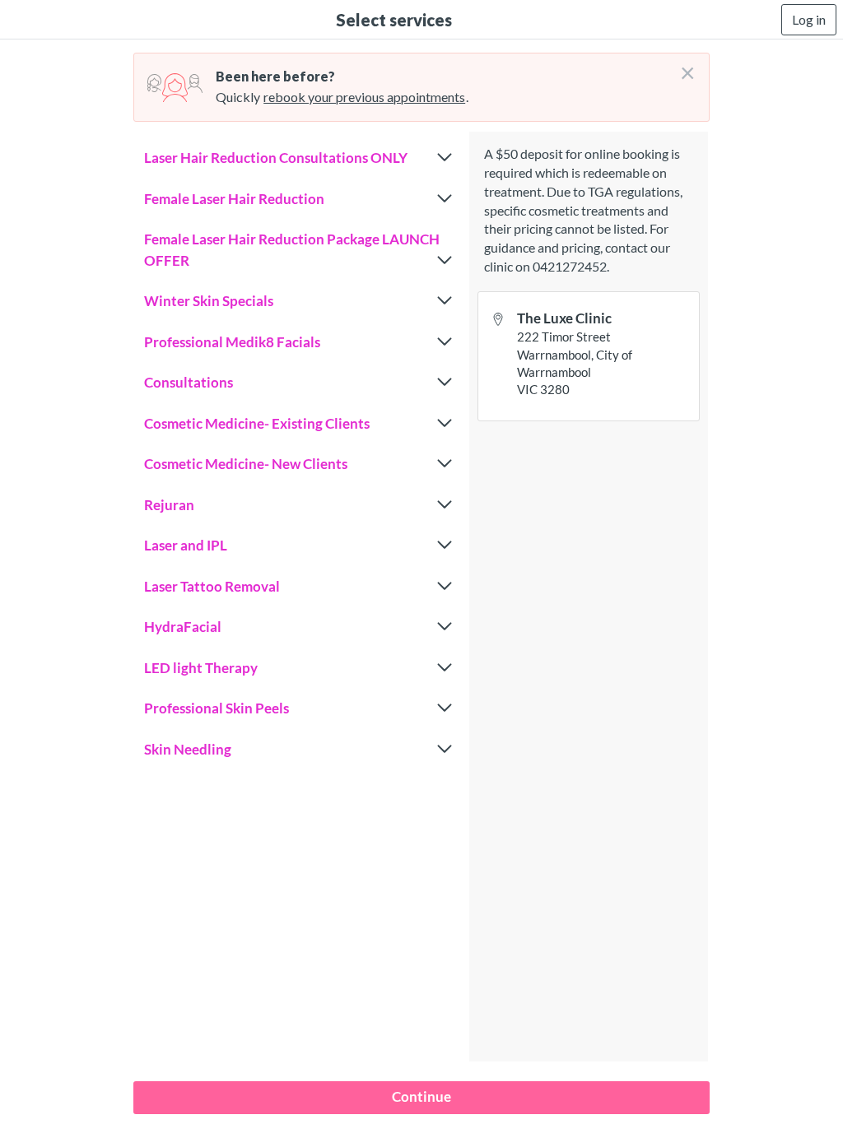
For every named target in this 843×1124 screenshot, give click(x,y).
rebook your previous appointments (364, 97)
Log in (809, 19)
